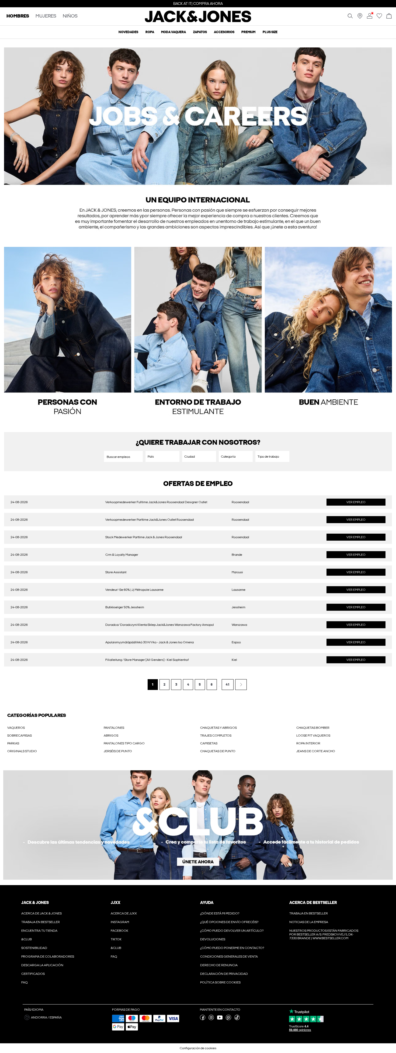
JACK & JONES (35, 902)
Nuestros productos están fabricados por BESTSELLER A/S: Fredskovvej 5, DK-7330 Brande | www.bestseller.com (323, 934)
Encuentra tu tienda (39, 931)
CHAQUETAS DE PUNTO (217, 751)
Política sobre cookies (220, 982)
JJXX (115, 902)
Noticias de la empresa (308, 922)
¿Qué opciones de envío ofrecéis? (229, 922)
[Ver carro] (389, 16)
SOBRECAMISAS (19, 735)
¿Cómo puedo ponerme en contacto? (232, 948)
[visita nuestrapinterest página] (228, 1019)
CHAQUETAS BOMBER (312, 728)
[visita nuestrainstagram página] (211, 1019)
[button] (198, 144)
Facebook (119, 931)
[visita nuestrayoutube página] (220, 1019)
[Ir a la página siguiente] (240, 684)
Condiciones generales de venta (229, 956)
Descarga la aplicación (42, 965)
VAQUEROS (16, 728)
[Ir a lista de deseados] (379, 17)
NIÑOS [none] (70, 16)
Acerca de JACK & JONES (41, 913)
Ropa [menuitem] (149, 32)
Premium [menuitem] (248, 32)
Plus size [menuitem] (270, 32)
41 (228, 684)
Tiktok (116, 939)
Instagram (120, 922)
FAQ (24, 982)
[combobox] (162, 456)
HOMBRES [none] (17, 16)
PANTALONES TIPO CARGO (124, 743)
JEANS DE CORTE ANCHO (315, 751)
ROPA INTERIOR (308, 743)
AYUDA (207, 902)
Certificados (33, 974)
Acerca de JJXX (124, 913)
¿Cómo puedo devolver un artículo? (231, 931)
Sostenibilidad (34, 948)
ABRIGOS (111, 735)
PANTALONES (114, 728)
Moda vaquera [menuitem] (173, 32)
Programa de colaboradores (47, 956)
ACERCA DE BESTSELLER (313, 902)
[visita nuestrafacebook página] (202, 1019)
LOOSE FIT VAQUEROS (313, 735)
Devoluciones (212, 939)
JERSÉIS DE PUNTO (118, 751)
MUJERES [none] (46, 16)
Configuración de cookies (198, 1048)
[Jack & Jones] (198, 21)
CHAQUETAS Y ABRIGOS (218, 728)
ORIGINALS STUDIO (22, 751)
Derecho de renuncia (219, 965)
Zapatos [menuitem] (200, 32)
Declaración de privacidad (224, 974)
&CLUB (26, 939)
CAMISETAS (208, 743)
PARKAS (13, 743)
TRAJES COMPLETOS (215, 735)
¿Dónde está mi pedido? (219, 913)
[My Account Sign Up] (198, 825)
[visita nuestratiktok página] (237, 1019)
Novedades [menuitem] (128, 32)
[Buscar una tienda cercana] (360, 17)
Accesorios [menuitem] (224, 32)
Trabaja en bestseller (40, 922)
